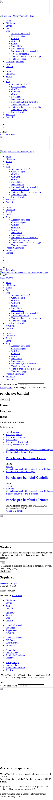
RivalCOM (17, 595)
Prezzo (4, 405)
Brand (8, 28)
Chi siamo (10, 23)
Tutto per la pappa (19, 59)
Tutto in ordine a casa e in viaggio (26, 56)
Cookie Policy (12, 652)
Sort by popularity (14, 434)
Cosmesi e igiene (18, 36)
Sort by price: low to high (17, 442)
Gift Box (15, 38)
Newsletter (10, 64)
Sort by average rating (15, 437)
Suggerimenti (12, 630)
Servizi (9, 26)
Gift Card (15, 41)
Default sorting (12, 432)
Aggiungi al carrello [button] (14, 511)
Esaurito (9, 466)
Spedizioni (10, 658)
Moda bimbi (16, 46)
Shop (8, 31)
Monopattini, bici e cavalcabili (24, 51)
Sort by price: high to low (17, 444)
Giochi (14, 43)
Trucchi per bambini (20, 54)
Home (8, 21)
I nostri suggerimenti (15, 61)
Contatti (9, 66)
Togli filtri (4, 400)
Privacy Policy (12, 650)
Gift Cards (10, 628)
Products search (10, 384)
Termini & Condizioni (15, 655)
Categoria (5, 411)
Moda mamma (17, 48)
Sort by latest (11, 439)
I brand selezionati (14, 625)
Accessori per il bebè (20, 33)
